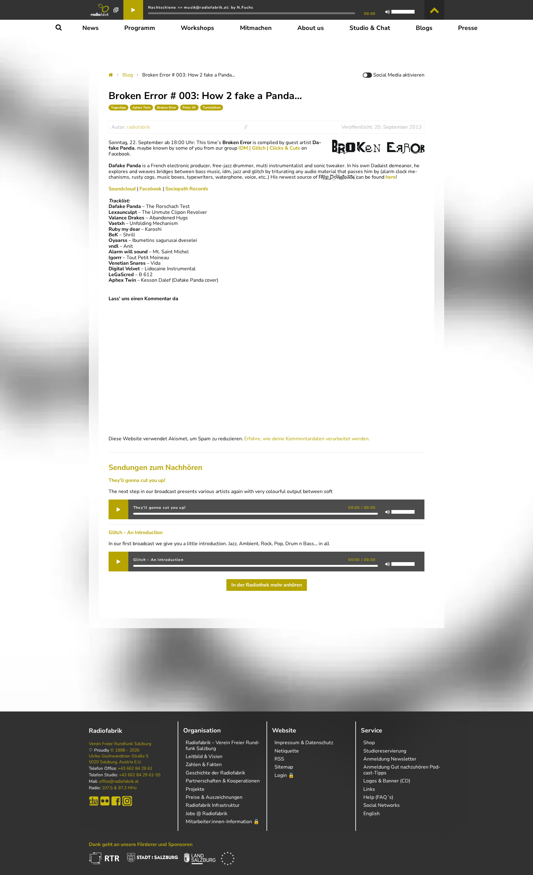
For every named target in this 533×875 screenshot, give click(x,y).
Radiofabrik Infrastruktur (213, 805)
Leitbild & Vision (204, 756)
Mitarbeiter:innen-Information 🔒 (222, 821)
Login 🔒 (284, 775)
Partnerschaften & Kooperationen (223, 781)
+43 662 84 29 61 (135, 768)
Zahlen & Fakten (204, 764)
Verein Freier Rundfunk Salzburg (120, 744)
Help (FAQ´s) (378, 797)
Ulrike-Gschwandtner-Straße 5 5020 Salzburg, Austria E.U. (118, 759)
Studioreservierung (384, 751)
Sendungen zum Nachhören (155, 467)
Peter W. (189, 107)
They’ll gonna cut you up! (137, 480)
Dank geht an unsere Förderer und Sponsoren (140, 844)
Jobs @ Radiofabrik (206, 813)
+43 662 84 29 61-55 (139, 775)
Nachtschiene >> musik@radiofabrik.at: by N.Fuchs (201, 7)
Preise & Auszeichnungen (214, 797)
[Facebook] (116, 801)
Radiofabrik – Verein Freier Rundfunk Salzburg (223, 745)
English (371, 813)
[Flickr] (105, 801)
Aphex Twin (141, 107)
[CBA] (94, 801)
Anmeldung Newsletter (389, 759)
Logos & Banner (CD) (386, 781)
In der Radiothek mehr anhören (266, 585)
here (390, 177)
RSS (279, 759)
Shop (369, 742)
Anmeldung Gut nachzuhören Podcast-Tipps (401, 770)
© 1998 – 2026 (124, 750)
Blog (127, 75)
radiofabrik (138, 127)
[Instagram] (127, 801)
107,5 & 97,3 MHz (119, 788)
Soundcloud (123, 188)
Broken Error (166, 107)
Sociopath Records (186, 188)
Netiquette (287, 751)
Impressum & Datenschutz (304, 742)
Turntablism (212, 107)
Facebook (151, 188)
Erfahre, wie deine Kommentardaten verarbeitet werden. (307, 438)
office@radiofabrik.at (118, 781)
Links (369, 789)
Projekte (195, 789)
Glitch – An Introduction (136, 532)
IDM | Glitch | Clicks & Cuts (269, 148)
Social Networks (381, 805)
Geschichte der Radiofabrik (215, 772)
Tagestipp (118, 107)
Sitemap (284, 767)
